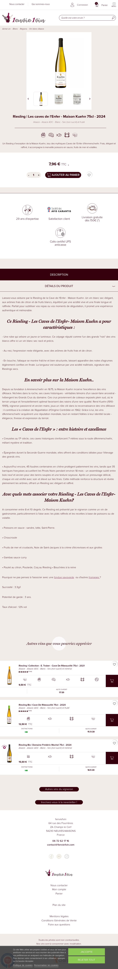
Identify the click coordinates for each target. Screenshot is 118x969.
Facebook (51, 856)
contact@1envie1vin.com (60, 845)
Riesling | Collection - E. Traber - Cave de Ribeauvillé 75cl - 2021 (52, 665)
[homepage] (23, 17)
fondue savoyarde (64, 577)
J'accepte (86, 952)
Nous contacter (16, 4)
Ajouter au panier (65, 175)
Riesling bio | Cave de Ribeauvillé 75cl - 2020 (42, 704)
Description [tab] (59, 274)
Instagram (67, 856)
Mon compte (59, 889)
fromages (94, 577)
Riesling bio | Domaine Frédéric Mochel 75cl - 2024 (45, 745)
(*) (98, 220)
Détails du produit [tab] (59, 286)
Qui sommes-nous (41, 4)
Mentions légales (59, 916)
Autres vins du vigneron (59, 789)
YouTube (59, 856)
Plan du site (59, 905)
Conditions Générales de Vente (59, 920)
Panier (59, 893)
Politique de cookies (23, 965)
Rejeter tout (86, 960)
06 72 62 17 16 (60, 841)
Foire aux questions (59, 924)
